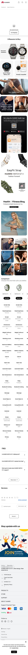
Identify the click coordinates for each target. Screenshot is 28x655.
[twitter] (5, 621)
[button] (19, 2)
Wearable (9, 565)
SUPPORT (4, 598)
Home (3, 565)
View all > (14, 516)
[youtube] (11, 621)
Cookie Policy (15, 648)
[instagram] (8, 621)
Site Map (3, 631)
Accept (14, 652)
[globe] (1, 628)
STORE (3, 594)
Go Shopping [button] (14, 32)
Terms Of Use (4, 634)
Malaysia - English (6, 628)
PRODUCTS (4, 590)
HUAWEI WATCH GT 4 (7, 567)
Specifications (10, 7)
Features (3, 7)
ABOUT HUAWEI (5, 601)
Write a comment (22, 500)
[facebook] (2, 621)
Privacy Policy (4, 637)
